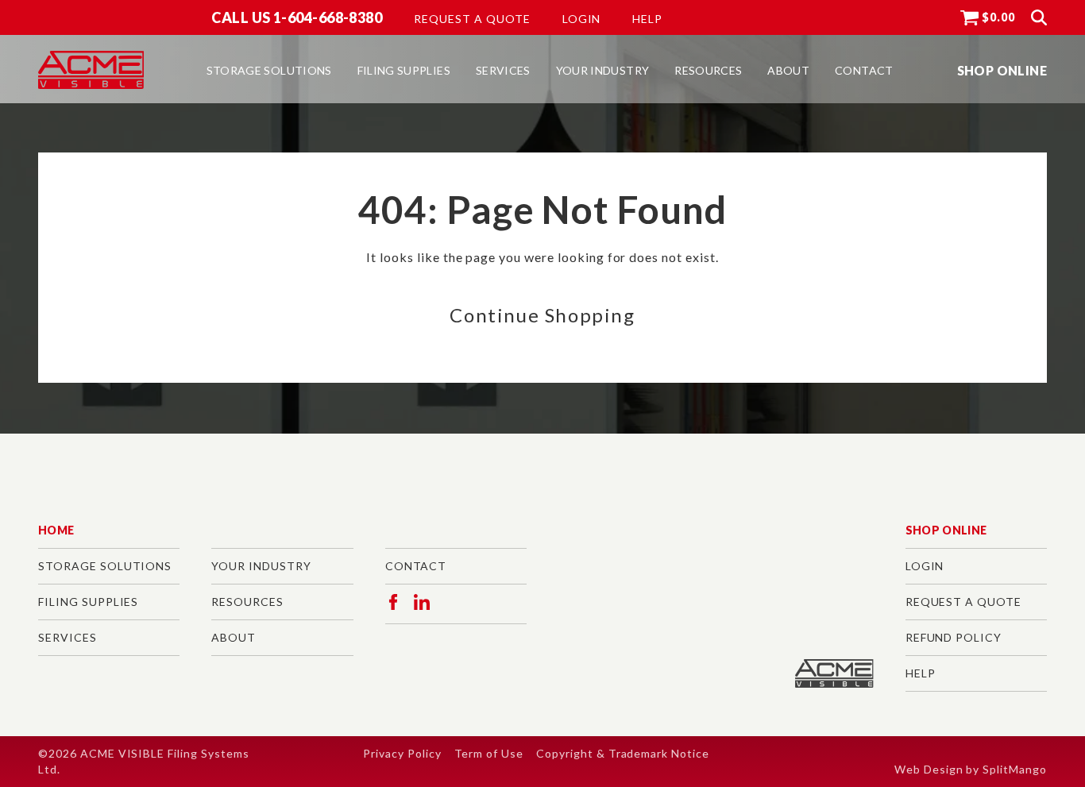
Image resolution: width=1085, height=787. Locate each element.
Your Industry (261, 566)
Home (56, 530)
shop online (1002, 70)
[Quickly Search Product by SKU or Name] (1039, 17)
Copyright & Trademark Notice (622, 753)
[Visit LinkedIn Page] (422, 602)
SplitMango (1015, 769)
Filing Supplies (88, 601)
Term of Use (489, 753)
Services (67, 637)
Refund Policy (953, 637)
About (233, 637)
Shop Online (946, 530)
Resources (247, 601)
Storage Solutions (105, 566)
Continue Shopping (542, 314)
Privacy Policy (402, 753)
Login (581, 19)
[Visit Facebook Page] (393, 602)
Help (647, 19)
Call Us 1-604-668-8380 (296, 17)
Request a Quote (472, 19)
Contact (416, 566)
